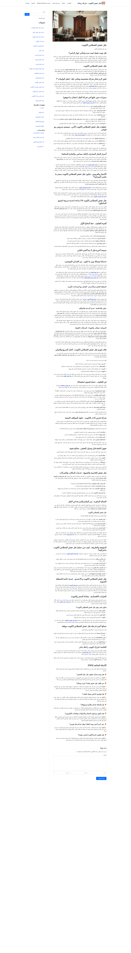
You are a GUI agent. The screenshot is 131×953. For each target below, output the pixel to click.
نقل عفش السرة (40, 64)
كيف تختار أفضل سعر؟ (38, 137)
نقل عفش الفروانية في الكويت (36, 68)
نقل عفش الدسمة (39, 55)
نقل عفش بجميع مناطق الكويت (91, 277)
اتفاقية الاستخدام (40, 126)
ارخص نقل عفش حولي (38, 32)
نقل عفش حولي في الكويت (37, 87)
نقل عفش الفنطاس (39, 73)
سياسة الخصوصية (39, 117)
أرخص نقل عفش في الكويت (100, 196)
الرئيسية (69, 3)
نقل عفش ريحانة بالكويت (38, 96)
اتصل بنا (27, 3)
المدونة (33, 3)
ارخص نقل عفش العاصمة (37, 27)
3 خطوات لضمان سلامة (80, 135)
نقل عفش (41, 50)
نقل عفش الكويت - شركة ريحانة (89, 3)
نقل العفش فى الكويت (38, 46)
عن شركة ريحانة (56, 3)
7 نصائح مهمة (40, 146)
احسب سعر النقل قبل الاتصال (43, 3)
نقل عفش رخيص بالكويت (65, 601)
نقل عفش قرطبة (40, 100)
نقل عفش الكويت (93, 86)
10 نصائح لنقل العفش (38, 142)
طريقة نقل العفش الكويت (72, 553)
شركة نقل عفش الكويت (38, 36)
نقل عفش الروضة (39, 59)
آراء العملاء (41, 112)
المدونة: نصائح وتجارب (38, 132)
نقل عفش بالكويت (67, 376)
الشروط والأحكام (40, 121)
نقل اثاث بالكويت (40, 41)
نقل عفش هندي (70, 534)
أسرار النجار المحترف (92, 164)
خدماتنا (63, 3)
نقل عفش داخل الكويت (38, 91)
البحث (44, 12)
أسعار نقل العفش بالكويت (85, 187)
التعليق (104, 755)
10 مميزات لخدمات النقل (88, 102)
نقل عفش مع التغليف (65, 385)
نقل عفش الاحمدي (91, 299)
